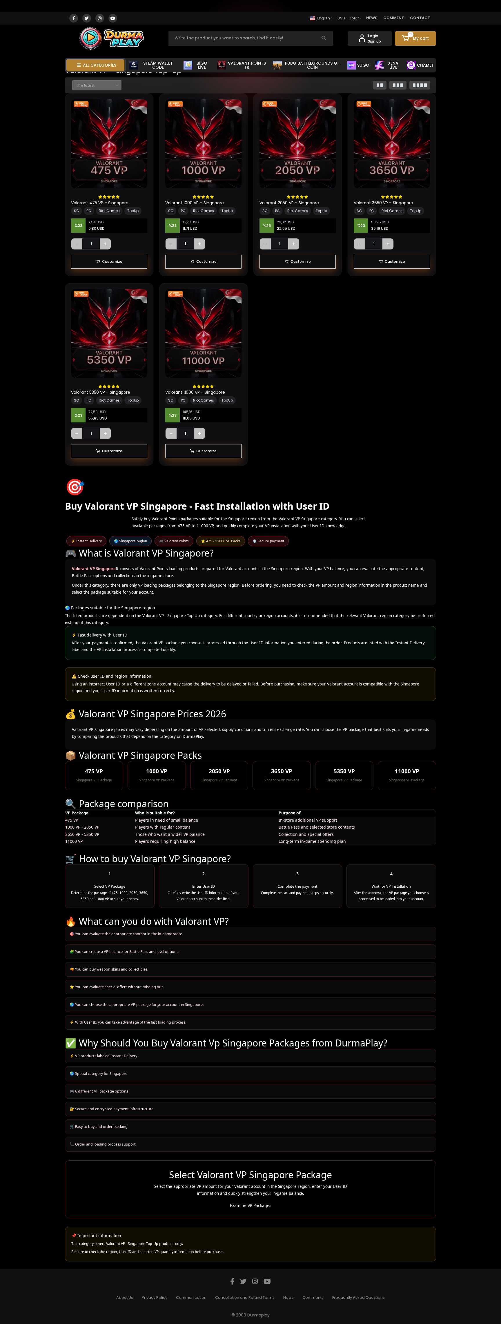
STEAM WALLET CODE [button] (158, 65)
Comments (313, 1297)
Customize (112, 261)
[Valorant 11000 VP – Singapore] (203, 333)
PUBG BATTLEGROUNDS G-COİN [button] (312, 65)
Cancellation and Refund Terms (245, 1297)
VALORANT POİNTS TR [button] (247, 65)
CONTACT (420, 18)
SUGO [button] (363, 65)
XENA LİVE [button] (393, 65)
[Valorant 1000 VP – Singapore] (203, 143)
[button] (415, 38)
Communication (191, 1297)
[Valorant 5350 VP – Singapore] (109, 333)
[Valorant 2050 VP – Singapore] (297, 143)
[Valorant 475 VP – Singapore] (109, 143)
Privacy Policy (154, 1297)
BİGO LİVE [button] (202, 65)
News (288, 1297)
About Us (124, 1297)
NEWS (371, 18)
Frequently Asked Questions (358, 1297)
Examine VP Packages (250, 1205)
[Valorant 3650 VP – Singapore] (392, 143)
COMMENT (393, 18)
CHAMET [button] (425, 65)
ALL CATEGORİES (99, 65)
